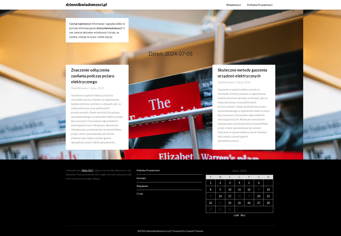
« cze (236, 214)
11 (239, 189)
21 (268, 195)
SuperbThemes (195, 230)
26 (249, 202)
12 (249, 189)
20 (258, 195)
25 (239, 202)
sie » (242, 214)
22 (210, 202)
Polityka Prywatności (259, 4)
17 (229, 195)
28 (268, 202)
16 (220, 195)
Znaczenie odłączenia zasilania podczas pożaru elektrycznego (92, 76)
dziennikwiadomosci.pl (86, 4)
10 (229, 189)
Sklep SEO (87, 170)
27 (258, 202)
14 (268, 189)
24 (229, 202)
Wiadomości (233, 4)
